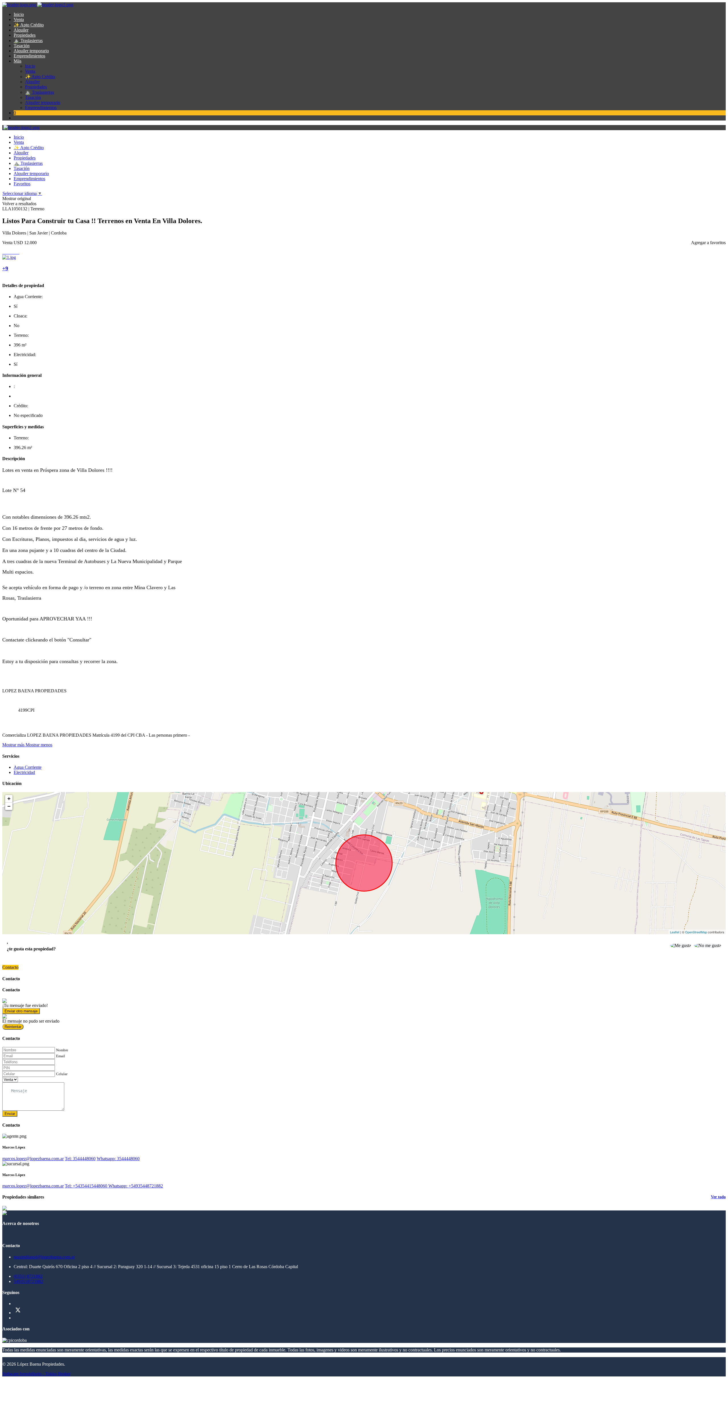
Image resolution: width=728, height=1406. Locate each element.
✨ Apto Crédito (29, 24)
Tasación (22, 45)
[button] (27, 744)
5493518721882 (28, 1281)
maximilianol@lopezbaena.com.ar (44, 1257)
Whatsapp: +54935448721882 (135, 1185)
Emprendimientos (29, 55)
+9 (5, 268)
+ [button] (9, 798)
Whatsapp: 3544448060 (118, 1158)
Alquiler (21, 30)
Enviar (10, 1114)
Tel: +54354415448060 (86, 1185)
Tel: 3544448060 (80, 1158)
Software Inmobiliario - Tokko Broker (36, 1373)
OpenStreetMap (696, 932)
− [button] (9, 806)
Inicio (19, 14)
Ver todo (718, 1197)
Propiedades (25, 35)
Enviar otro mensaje (21, 1011)
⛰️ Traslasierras (28, 40)
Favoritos (22, 183)
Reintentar (13, 1027)
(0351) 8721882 (28, 1276)
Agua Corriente (28, 767)
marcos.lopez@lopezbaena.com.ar (33, 1158)
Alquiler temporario (31, 50)
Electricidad (24, 772)
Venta (19, 19)
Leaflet (674, 932)
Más (17, 61)
